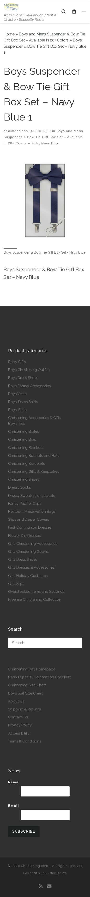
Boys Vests (17, 394)
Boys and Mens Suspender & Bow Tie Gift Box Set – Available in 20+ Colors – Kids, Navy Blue (43, 137)
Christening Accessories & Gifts (34, 418)
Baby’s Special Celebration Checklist (39, 677)
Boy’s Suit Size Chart (25, 693)
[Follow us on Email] (49, 886)
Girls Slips (16, 583)
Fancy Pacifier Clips (24, 503)
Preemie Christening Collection (34, 599)
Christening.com (34, 866)
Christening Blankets (25, 447)
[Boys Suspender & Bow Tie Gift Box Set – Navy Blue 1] (45, 200)
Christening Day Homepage (31, 669)
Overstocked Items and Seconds (36, 591)
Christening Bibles (23, 431)
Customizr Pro (56, 873)
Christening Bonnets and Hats (33, 455)
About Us (16, 701)
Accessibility (18, 733)
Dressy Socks (19, 487)
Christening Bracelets (26, 463)
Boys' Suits (17, 410)
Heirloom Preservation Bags (31, 511)
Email (13, 806)
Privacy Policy (20, 725)
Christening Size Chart (27, 685)
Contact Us (18, 717)
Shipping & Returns (24, 709)
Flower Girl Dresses (24, 535)
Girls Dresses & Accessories (31, 567)
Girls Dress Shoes (22, 559)
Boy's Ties (16, 423)
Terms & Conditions (24, 741)
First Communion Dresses (29, 527)
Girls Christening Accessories (32, 543)
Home (9, 34)
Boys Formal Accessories (29, 386)
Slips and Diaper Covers (28, 519)
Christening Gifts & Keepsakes (33, 471)
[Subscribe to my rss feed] (41, 886)
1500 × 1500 (39, 131)
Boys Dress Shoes (23, 378)
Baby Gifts (17, 362)
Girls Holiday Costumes (28, 575)
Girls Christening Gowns (28, 551)
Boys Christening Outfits (28, 370)
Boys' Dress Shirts (23, 402)
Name (13, 782)
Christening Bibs (22, 439)
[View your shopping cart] (74, 11)
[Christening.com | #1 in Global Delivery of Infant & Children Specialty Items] (11, 6)
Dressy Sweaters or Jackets (31, 495)
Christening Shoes (23, 479)
